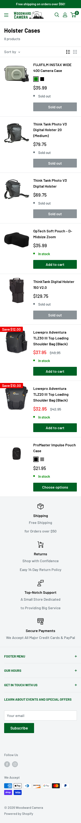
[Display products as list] (68, 52)
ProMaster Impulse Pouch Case (54, 448)
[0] (73, 14)
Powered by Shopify (18, 813)
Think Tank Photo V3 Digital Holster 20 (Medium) (50, 130)
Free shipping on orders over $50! (40, 4)
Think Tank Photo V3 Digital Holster (50, 183)
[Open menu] (6, 15)
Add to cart (55, 264)
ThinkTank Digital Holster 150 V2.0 (53, 284)
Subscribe (19, 728)
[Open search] (57, 15)
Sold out (55, 107)
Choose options (55, 487)
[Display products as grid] (75, 52)
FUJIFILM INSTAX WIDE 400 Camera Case (52, 67)
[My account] (65, 15)
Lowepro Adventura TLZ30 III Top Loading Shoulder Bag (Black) (51, 338)
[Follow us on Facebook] (7, 764)
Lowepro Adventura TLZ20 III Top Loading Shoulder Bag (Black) (51, 394)
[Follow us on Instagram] (15, 764)
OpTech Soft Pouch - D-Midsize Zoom (52, 234)
